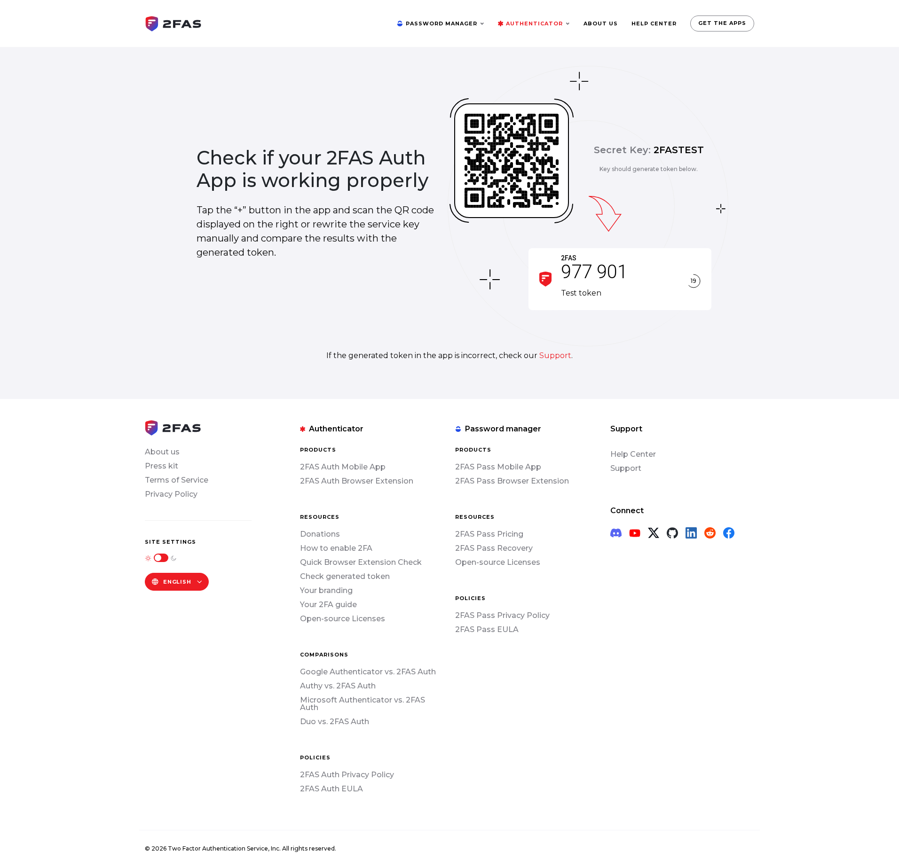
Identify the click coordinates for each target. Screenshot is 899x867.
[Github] (672, 533)
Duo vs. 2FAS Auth (334, 721)
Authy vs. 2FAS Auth (338, 685)
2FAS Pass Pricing (489, 534)
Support (555, 355)
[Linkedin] (691, 533)
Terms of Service (176, 480)
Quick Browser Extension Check (361, 562)
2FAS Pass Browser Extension (512, 480)
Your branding (326, 590)
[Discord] (616, 533)
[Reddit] (710, 533)
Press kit (161, 465)
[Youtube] (634, 532)
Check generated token (345, 576)
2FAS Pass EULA (487, 629)
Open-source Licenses (342, 618)
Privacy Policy (171, 494)
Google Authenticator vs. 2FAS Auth (368, 671)
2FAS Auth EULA (331, 788)
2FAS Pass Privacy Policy (502, 615)
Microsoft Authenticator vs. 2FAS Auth (362, 703)
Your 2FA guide (328, 604)
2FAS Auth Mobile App (343, 466)
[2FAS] (173, 22)
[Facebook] (728, 533)
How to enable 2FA (336, 548)
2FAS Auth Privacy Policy (347, 774)
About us (162, 451)
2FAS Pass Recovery (494, 548)
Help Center (633, 454)
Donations (320, 534)
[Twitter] (653, 532)
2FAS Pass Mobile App (498, 466)
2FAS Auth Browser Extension (356, 480)
